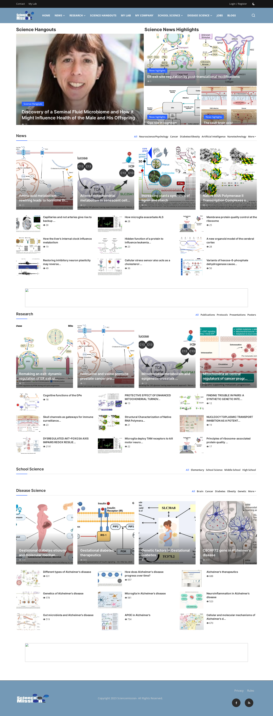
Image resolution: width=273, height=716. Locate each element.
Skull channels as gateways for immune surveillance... (68, 418)
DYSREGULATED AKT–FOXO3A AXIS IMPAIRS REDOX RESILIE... (66, 440)
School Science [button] (169, 15)
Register (242, 3)
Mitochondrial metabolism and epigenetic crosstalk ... (166, 376)
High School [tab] (249, 469)
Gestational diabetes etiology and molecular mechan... (42, 552)
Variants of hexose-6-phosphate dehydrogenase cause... (227, 262)
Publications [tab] (208, 314)
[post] (80, 83)
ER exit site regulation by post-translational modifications (193, 77)
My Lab (33, 3)
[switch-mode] (254, 4)
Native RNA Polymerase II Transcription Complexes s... (226, 198)
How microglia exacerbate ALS (144, 217)
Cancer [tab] (174, 136)
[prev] (22, 82)
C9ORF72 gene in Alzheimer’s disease (227, 552)
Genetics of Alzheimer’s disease (63, 593)
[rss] (249, 702)
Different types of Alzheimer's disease (67, 571)
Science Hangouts (103, 15)
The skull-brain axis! (218, 123)
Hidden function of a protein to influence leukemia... (144, 240)
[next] (137, 82)
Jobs (220, 15)
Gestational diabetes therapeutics (97, 552)
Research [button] (76, 15)
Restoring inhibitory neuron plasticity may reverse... (67, 262)
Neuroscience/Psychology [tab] (153, 136)
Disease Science (198, 15)
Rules (250, 690)
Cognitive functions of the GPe (62, 395)
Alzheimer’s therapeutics (222, 571)
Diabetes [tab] (220, 491)
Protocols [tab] (222, 314)
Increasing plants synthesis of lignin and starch (166, 198)
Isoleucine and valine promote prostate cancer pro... (104, 376)
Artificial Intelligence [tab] (213, 136)
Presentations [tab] (238, 314)
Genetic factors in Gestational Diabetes (166, 552)
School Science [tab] (214, 469)
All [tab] (135, 136)
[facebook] (236, 702)
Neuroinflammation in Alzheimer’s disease (228, 595)
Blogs (231, 15)
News (58, 15)
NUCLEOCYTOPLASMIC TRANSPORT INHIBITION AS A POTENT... (230, 418)
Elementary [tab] (197, 469)
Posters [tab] (251, 314)
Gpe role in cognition (162, 123)
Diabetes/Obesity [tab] (190, 136)
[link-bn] (136, 297)
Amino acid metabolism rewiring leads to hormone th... (43, 198)
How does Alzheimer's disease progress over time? (144, 573)
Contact (20, 3)
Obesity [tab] (231, 491)
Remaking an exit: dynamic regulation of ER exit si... (40, 376)
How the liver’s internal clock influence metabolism (67, 240)
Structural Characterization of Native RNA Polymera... (148, 418)
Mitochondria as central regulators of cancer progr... (225, 376)
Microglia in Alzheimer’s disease (145, 593)
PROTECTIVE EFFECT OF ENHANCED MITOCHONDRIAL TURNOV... (148, 397)
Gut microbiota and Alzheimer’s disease (68, 615)
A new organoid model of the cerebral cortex (230, 240)
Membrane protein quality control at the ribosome (232, 218)
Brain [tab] (200, 491)
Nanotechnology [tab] (236, 136)
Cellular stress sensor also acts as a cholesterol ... (147, 262)
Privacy (239, 690)
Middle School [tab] (232, 469)
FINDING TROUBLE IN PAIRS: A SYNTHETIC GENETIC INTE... (225, 397)
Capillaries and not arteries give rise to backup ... (67, 218)
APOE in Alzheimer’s (137, 615)
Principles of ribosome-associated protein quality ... (229, 440)
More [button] (251, 136)
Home (46, 15)
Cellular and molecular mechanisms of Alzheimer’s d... (231, 616)
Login (232, 3)
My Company (144, 15)
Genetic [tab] (242, 491)
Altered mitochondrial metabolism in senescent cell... (105, 198)
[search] (253, 15)
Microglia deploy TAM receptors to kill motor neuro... (149, 440)
